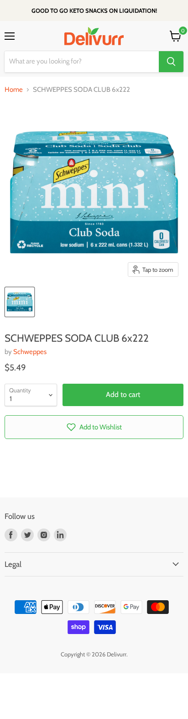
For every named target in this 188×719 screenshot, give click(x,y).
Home (14, 90)
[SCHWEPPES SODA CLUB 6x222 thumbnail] (19, 302)
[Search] (171, 61)
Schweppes (30, 352)
